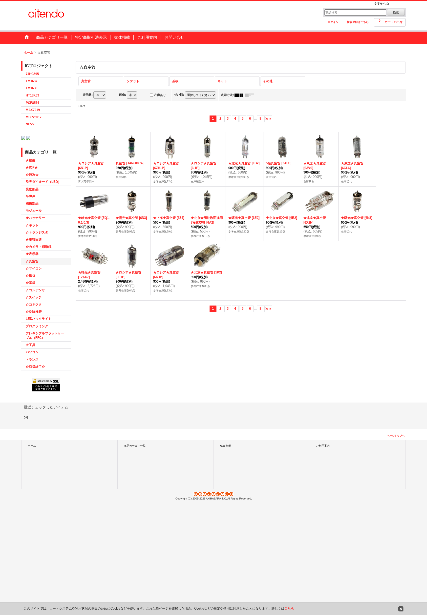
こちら (289, 608)
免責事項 (225, 445)
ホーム (32, 445)
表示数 (88, 94)
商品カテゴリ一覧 (135, 445)
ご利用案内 (323, 445)
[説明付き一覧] (250, 95)
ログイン (333, 21)
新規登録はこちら (358, 21)
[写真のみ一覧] (240, 95)
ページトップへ (396, 435)
